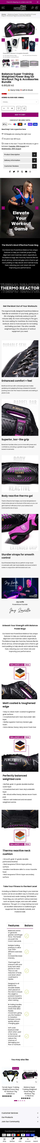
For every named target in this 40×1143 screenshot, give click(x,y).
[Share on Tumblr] (22, 172)
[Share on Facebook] (10, 172)
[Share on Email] (26, 172)
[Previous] (3, 40)
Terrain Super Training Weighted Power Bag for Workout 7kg (10, 1089)
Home (4, 14)
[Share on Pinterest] (18, 172)
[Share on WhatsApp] (30, 172)
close (37, 2)
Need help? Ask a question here (14, 129)
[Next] (36, 40)
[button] (7, 1096)
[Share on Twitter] (14, 172)
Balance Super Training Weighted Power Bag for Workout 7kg (29, 1090)
